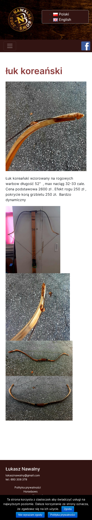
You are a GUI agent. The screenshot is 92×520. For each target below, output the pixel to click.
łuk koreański (34, 70)
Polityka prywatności (28, 487)
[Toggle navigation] (10, 45)
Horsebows (30, 491)
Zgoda (68, 509)
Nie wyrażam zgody (30, 514)
